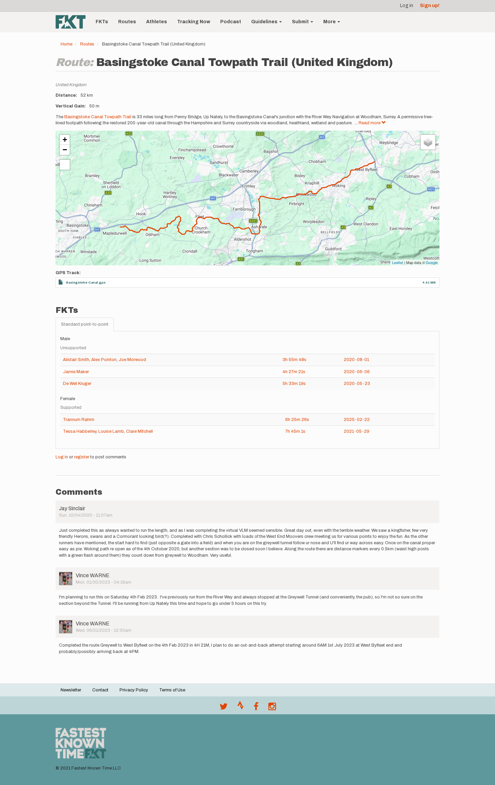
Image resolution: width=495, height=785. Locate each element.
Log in (406, 5)
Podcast (230, 21)
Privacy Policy (134, 690)
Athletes (156, 21)
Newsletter (71, 690)
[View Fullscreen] (65, 165)
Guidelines (264, 21)
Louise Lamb (111, 431)
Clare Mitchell (139, 431)
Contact (100, 690)
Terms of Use (172, 690)
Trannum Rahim (78, 419)
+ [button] (65, 139)
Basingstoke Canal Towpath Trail (97, 117)
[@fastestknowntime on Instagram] (272, 708)
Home (66, 44)
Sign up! (429, 5)
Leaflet (397, 262)
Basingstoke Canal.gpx (86, 282)
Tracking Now (193, 21)
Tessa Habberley (79, 431)
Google (432, 262)
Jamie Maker (76, 371)
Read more (370, 123)
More (330, 21)
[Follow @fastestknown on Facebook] (256, 708)
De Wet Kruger (77, 383)
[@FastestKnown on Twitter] (224, 708)
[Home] (73, 22)
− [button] (65, 149)
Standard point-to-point (84, 324)
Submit (301, 21)
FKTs (102, 21)
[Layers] (428, 142)
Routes (127, 21)
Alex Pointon (104, 359)
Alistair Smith (76, 359)
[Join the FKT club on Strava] (240, 708)
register (81, 457)
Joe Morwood (132, 359)
